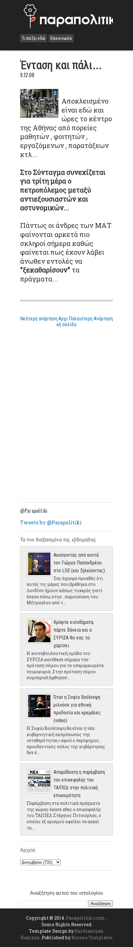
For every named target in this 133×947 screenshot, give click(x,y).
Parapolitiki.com (85, 918)
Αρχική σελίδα (66, 321)
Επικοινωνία (61, 38)
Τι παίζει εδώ (33, 38)
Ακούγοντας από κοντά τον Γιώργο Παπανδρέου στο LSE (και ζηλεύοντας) (79, 562)
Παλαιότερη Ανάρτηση (91, 319)
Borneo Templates (92, 937)
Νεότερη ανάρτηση (39, 319)
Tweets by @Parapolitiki (51, 522)
